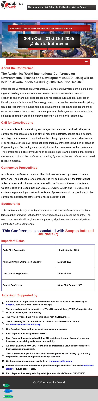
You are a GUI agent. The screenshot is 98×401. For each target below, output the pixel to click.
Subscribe (54, 7)
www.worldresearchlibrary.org (25, 324)
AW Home (32, 7)
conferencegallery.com (60, 361)
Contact (83, 7)
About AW (43, 7)
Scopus (10, 305)
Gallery (75, 7)
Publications (65, 7)
